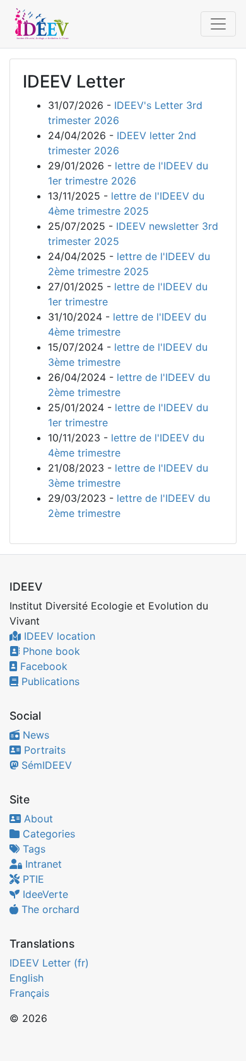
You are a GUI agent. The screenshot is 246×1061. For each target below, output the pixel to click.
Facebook (42, 666)
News (34, 735)
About (37, 818)
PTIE (32, 879)
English (26, 978)
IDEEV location (58, 636)
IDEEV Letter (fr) (49, 962)
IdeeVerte (44, 894)
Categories (47, 833)
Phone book (50, 651)
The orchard (48, 909)
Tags (32, 849)
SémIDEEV (45, 765)
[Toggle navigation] (218, 24)
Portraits (43, 750)
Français (29, 993)
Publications (48, 681)
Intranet (42, 864)
